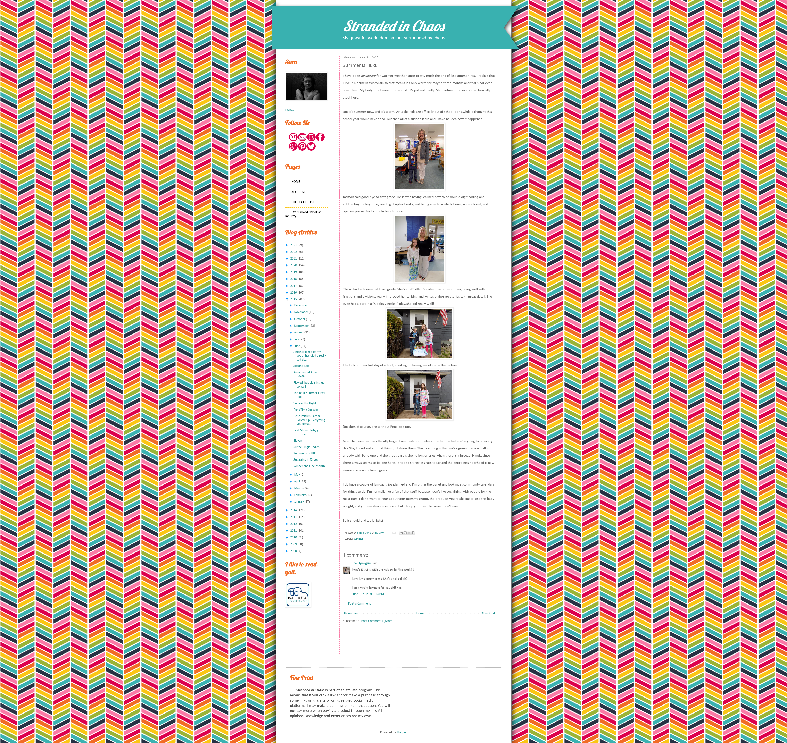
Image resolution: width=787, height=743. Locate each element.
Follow (289, 110)
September (301, 326)
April (297, 481)
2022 (293, 252)
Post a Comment (359, 603)
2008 (293, 551)
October (299, 319)
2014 (293, 510)
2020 (293, 265)
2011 (293, 530)
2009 (293, 544)
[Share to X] (409, 533)
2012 (293, 524)
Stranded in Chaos (393, 26)
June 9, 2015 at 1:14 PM (368, 594)
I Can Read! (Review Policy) (303, 214)
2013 (293, 517)
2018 (293, 279)
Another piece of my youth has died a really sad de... (309, 355)
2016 (293, 292)
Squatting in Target (305, 460)
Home (420, 613)
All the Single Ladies (306, 447)
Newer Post (352, 613)
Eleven (297, 440)
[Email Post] (394, 532)
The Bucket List (302, 202)
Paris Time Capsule (305, 410)
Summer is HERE (304, 453)
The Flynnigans (361, 563)
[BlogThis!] (405, 533)
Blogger (402, 732)
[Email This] (401, 533)
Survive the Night (304, 403)
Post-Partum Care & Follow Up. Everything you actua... (309, 420)
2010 (293, 537)
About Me (298, 192)
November (301, 312)
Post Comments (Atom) (377, 621)
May (297, 474)
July (296, 339)
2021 (293, 258)
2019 (293, 272)
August (299, 332)
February (300, 495)
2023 (293, 245)
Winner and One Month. (309, 466)
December (301, 305)
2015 (293, 299)
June (297, 346)
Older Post (488, 613)
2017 (293, 286)
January (299, 502)
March (298, 488)
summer (358, 538)
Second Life (301, 366)
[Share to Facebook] (413, 533)
